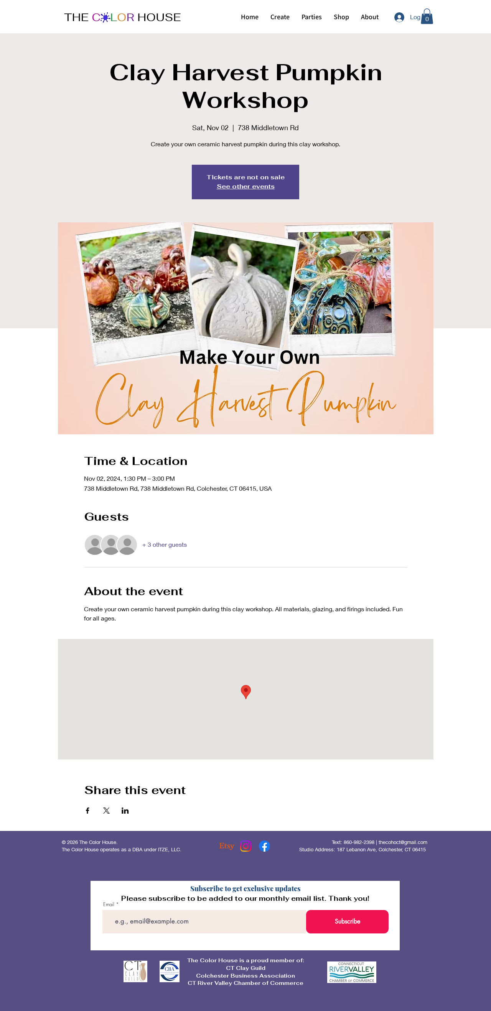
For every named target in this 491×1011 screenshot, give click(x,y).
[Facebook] (264, 846)
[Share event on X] (106, 810)
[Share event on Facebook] (87, 810)
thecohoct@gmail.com (403, 842)
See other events (246, 186)
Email (108, 904)
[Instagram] (245, 846)
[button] (279, 17)
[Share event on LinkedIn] (125, 810)
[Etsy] (226, 846)
